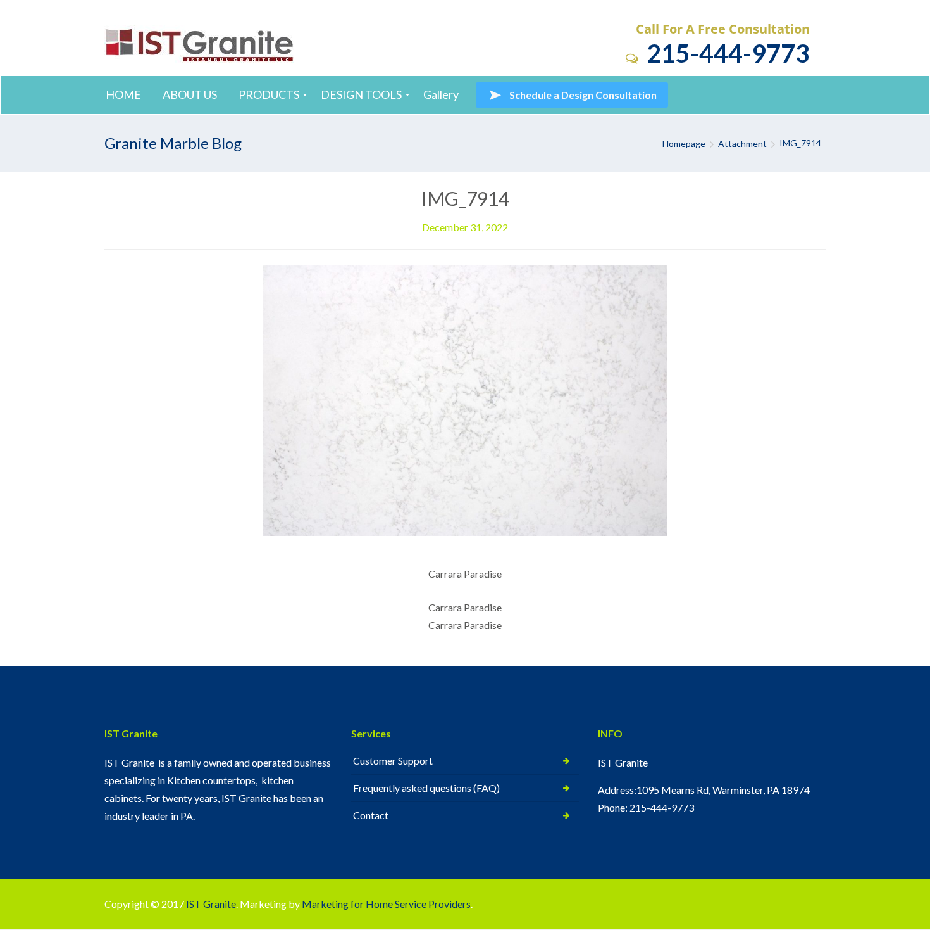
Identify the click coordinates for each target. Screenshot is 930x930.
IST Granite (211, 904)
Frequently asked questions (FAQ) (426, 788)
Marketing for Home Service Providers (386, 904)
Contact (370, 815)
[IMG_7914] (465, 399)
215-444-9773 (726, 53)
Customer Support (393, 761)
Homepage (683, 143)
